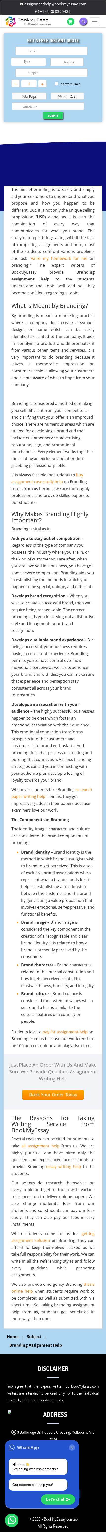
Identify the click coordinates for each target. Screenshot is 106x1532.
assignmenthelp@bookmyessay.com (54, 3)
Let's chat (55, 1499)
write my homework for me (59, 258)
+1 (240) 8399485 (55, 11)
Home (12, 1336)
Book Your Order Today (53, 1095)
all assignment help (40, 1146)
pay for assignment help (65, 1032)
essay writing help (63, 1166)
